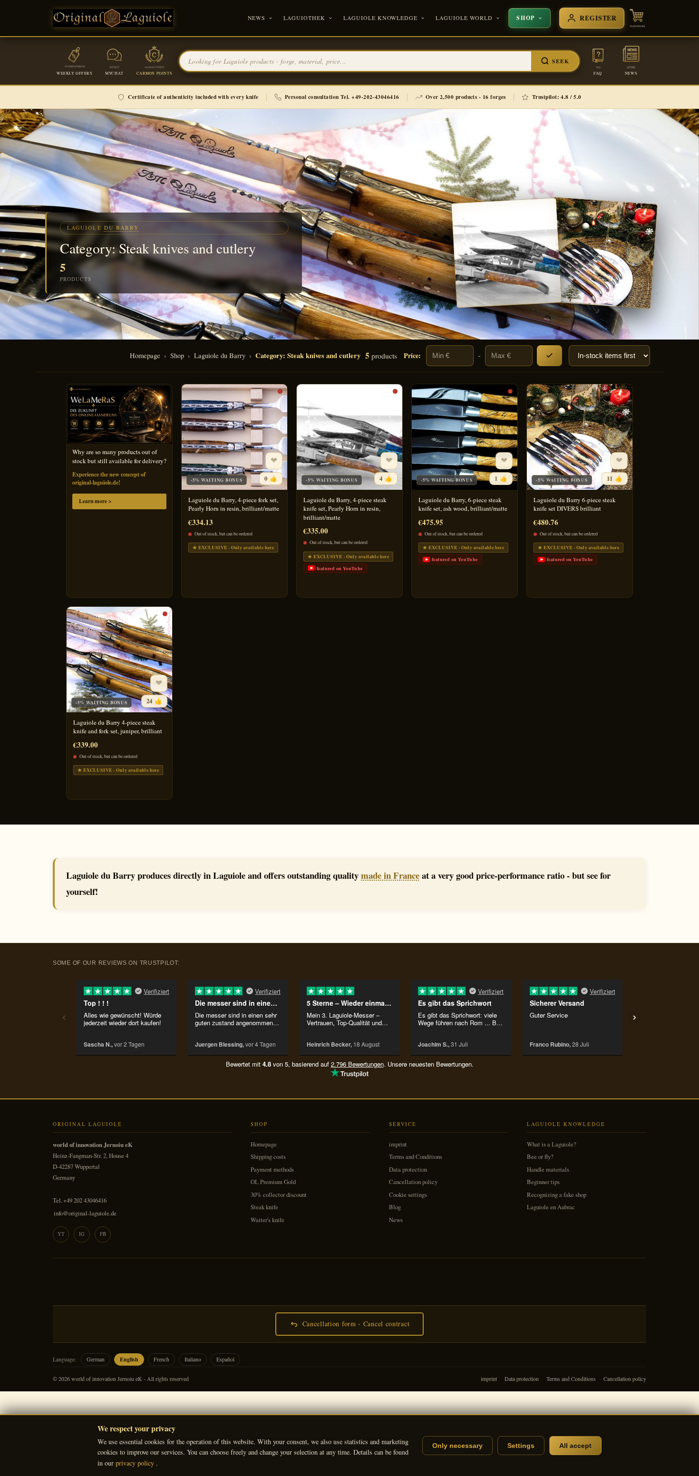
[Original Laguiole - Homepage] (113, 18)
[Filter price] (549, 355)
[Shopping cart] (637, 18)
